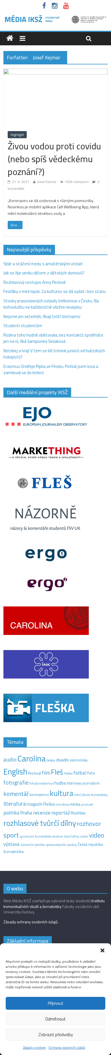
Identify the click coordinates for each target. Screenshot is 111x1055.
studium (57, 836)
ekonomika (78, 760)
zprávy (72, 844)
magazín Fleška (41, 804)
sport (11, 835)
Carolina (31, 758)
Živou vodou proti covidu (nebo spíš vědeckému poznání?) (54, 158)
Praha (26, 812)
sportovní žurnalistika (36, 836)
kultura (61, 793)
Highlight (17, 134)
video (96, 835)
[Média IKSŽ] (55, 17)
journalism (91, 783)
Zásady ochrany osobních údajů (30, 922)
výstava (11, 844)
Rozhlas (78, 813)
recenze (41, 812)
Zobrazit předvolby (55, 1034)
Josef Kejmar (46, 181)
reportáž (60, 812)
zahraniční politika (32, 844)
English (15, 771)
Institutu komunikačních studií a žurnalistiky (54, 903)
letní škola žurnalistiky (91, 794)
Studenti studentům (22, 325)
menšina (62, 804)
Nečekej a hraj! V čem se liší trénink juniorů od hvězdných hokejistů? (54, 354)
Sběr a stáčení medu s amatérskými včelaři (43, 263)
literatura (14, 803)
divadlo (62, 760)
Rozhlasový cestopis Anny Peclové (34, 282)
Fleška (68, 773)
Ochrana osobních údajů (66, 1047)
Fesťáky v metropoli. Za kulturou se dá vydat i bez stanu (54, 291)
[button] (102, 950)
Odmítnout (55, 1019)
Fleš (57, 772)
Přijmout (55, 1003)
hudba (60, 782)
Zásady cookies (34, 1047)
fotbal (79, 773)
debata (51, 760)
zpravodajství (56, 844)
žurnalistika (13, 851)
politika (11, 812)
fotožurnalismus (41, 783)
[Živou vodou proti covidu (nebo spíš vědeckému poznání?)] (55, 72)
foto (91, 773)
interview (74, 783)
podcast (87, 804)
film (46, 773)
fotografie (15, 782)
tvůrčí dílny (71, 836)
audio (10, 759)
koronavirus (39, 794)
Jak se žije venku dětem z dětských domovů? (44, 273)
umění (84, 836)
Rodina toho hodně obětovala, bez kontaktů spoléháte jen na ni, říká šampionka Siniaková (53, 338)
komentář (16, 793)
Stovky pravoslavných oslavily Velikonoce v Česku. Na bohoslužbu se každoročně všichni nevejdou (51, 304)
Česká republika (90, 844)
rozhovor (89, 823)
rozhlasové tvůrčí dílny (39, 823)
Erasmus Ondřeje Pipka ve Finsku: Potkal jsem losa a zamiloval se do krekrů (50, 369)
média (75, 804)
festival (34, 773)
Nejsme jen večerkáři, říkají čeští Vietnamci (41, 316)
